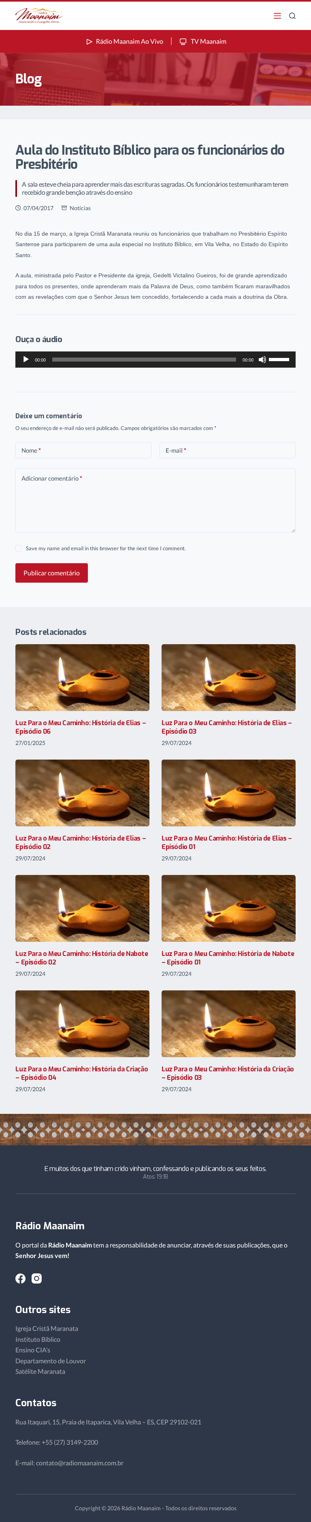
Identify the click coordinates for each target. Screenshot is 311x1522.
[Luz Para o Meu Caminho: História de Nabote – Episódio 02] (82, 908)
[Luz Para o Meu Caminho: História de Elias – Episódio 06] (82, 677)
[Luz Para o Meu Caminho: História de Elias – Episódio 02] (82, 793)
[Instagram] (37, 1278)
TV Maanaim (208, 41)
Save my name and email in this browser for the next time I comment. (106, 548)
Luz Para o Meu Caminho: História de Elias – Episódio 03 (227, 727)
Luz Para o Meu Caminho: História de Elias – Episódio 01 (227, 842)
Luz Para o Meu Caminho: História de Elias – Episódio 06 (80, 727)
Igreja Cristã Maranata (46, 1328)
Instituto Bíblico (37, 1339)
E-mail (176, 450)
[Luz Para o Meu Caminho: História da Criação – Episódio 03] (229, 1023)
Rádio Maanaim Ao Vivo (129, 41)
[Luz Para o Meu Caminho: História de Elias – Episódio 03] (229, 677)
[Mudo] (262, 359)
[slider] (280, 358)
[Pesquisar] (292, 16)
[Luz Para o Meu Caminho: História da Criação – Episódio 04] (82, 1023)
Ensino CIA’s (32, 1350)
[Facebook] (20, 1278)
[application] (155, 359)
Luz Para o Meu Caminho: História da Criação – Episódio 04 (81, 1073)
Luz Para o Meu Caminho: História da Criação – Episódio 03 (228, 1073)
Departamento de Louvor (50, 1360)
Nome (31, 450)
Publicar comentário (51, 573)
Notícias (80, 207)
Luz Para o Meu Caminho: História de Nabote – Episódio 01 (228, 957)
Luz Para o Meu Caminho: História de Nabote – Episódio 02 (81, 957)
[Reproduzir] (26, 359)
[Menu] (277, 15)
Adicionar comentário (51, 478)
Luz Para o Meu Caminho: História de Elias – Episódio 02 (80, 842)
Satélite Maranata (40, 1371)
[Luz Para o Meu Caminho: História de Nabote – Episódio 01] (229, 908)
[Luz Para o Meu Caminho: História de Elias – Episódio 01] (229, 793)
